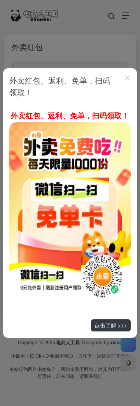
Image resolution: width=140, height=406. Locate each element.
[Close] (127, 77)
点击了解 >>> (110, 325)
